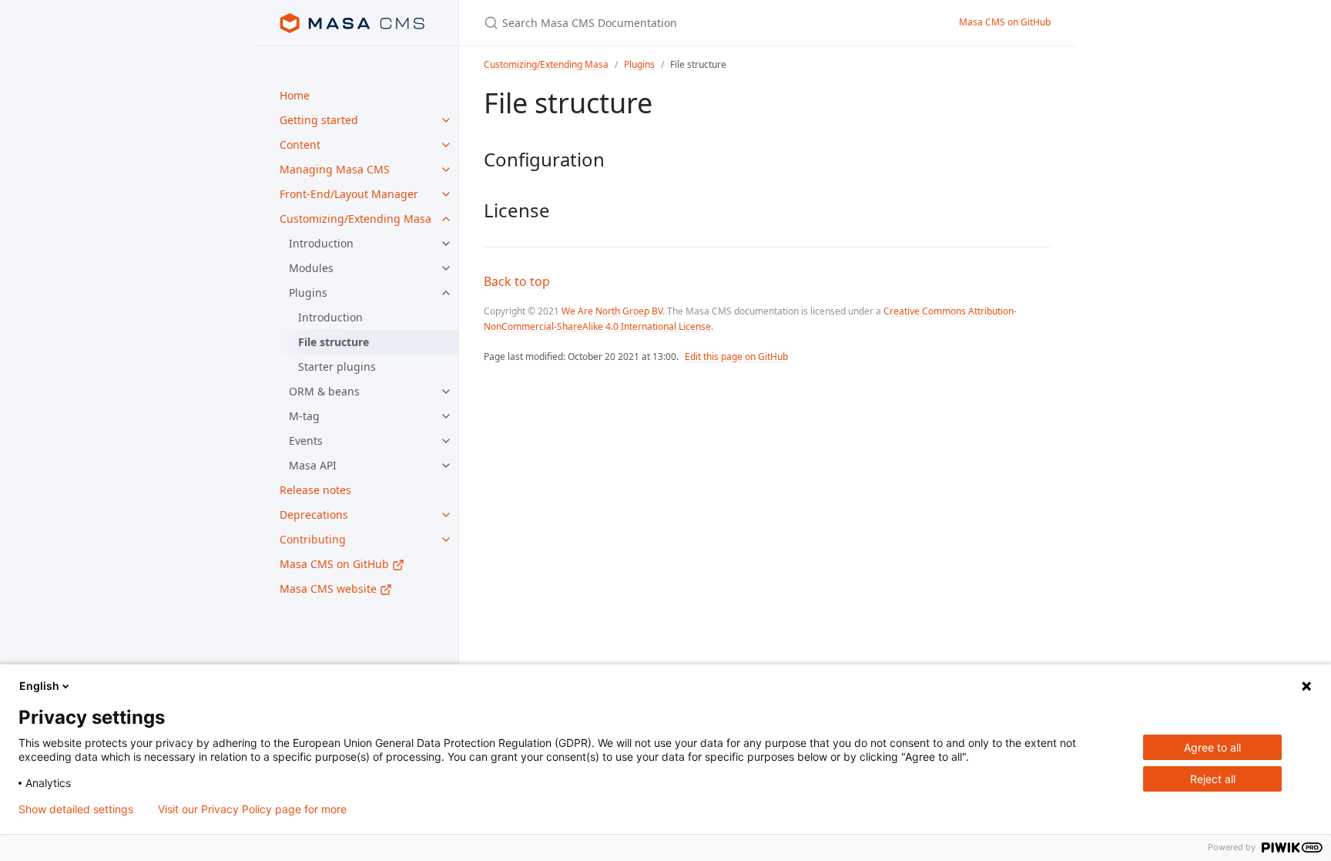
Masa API (313, 465)
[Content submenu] (446, 145)
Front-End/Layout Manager (349, 194)
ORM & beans (324, 391)
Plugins (308, 292)
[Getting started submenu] (446, 120)
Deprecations (314, 514)
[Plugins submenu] (446, 293)
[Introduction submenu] (446, 243)
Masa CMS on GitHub (336, 564)
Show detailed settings (75, 809)
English (39, 685)
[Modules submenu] (446, 268)
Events (306, 440)
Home (295, 95)
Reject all (1212, 778)
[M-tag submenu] (446, 416)
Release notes (315, 490)
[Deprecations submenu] (446, 515)
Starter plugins (337, 366)
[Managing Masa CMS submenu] (446, 169)
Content (300, 144)
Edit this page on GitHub (736, 356)
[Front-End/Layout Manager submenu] (446, 194)
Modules (311, 268)
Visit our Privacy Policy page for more (252, 809)
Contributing (313, 539)
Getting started (319, 120)
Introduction (321, 243)
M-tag (304, 416)
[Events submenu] (446, 441)
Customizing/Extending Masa (355, 218)
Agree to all (1212, 747)
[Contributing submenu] (446, 539)
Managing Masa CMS (335, 169)
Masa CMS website (330, 588)
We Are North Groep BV (612, 311)
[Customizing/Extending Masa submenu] (446, 219)
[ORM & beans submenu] (446, 391)
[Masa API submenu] (446, 465)
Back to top (517, 281)
